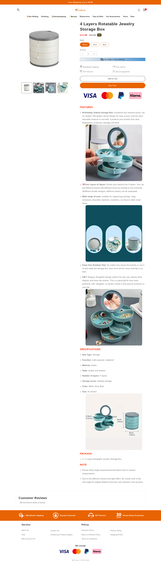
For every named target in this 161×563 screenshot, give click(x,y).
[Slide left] (18, 87)
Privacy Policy (116, 530)
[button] (18, 9)
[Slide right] (71, 87)
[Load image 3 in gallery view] (50, 87)
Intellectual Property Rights (62, 535)
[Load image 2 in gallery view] (38, 87)
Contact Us (55, 530)
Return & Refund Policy (90, 535)
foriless (87, 560)
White (84, 45)
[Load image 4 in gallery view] (62, 87)
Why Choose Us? (28, 539)
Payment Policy (87, 530)
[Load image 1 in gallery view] (26, 87)
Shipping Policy (116, 535)
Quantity (83, 50)
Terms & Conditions (89, 539)
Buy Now (113, 85)
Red (95, 45)
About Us (25, 530)
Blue (105, 45)
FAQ (23, 535)
